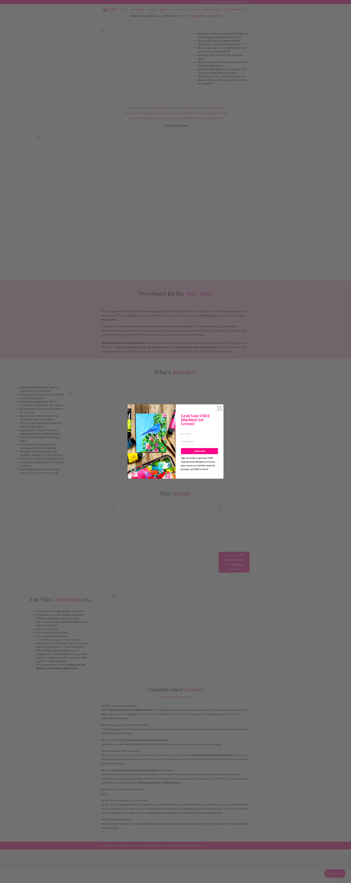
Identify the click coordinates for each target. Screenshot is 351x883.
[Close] (219, 408)
